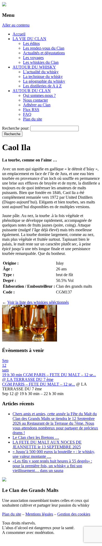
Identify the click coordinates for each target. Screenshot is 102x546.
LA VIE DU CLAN (29, 38)
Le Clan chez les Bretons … (36, 437)
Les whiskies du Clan (41, 62)
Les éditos (31, 43)
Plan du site (32, 119)
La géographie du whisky (44, 81)
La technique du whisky (43, 76)
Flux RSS (31, 109)
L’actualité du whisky (41, 72)
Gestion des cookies (73, 514)
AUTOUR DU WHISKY (34, 67)
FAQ (27, 114)
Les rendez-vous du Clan (43, 48)
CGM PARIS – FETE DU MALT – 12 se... (38, 384)
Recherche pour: (15, 128)
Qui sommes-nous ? (39, 95)
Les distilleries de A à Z (42, 86)
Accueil (19, 34)
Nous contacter (35, 100)
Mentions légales (39, 514)
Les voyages (33, 57)
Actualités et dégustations (44, 53)
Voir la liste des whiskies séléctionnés (38, 302)
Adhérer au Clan (36, 105)
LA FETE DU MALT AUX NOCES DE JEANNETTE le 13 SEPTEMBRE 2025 (47, 444)
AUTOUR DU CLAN (32, 90)
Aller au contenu (16, 25)
